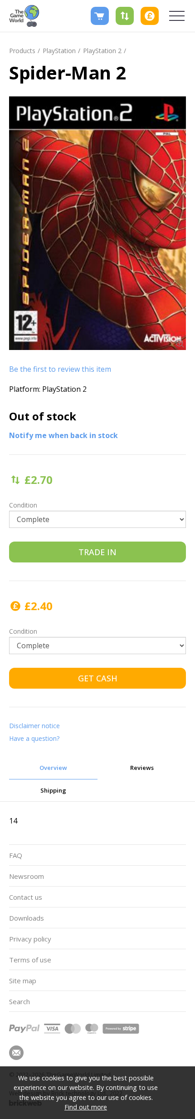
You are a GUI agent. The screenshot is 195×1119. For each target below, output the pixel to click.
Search (19, 1001)
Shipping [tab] (53, 790)
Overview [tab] (53, 768)
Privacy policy (30, 938)
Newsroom (26, 876)
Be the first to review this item (60, 369)
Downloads (26, 917)
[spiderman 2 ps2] (97, 223)
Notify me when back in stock (63, 435)
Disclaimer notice (34, 725)
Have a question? (34, 738)
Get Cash (97, 678)
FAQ (15, 855)
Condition (23, 505)
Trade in (97, 552)
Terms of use (30, 959)
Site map (22, 980)
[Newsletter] (16, 1053)
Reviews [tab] (142, 768)
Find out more (85, 1107)
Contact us (25, 897)
